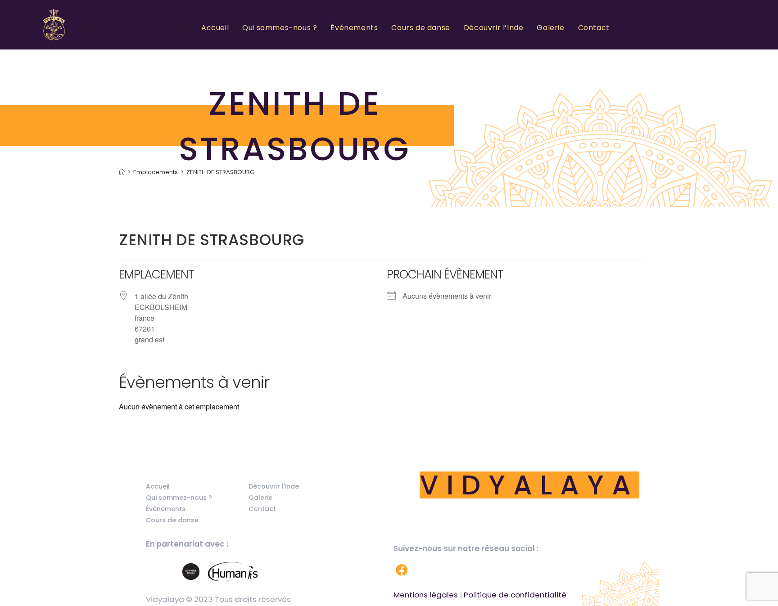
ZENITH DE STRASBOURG (220, 172)
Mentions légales (426, 594)
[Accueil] (122, 172)
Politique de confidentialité (515, 594)
